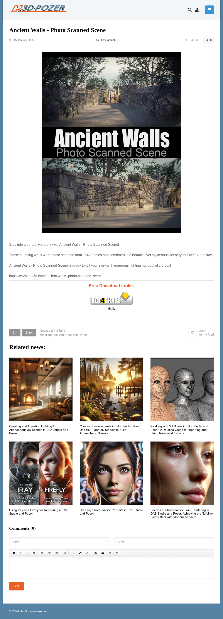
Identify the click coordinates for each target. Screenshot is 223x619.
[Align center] (49, 553)
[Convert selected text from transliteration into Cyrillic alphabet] (110, 553)
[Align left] (42, 553)
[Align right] (56, 553)
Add (206, 332)
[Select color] (87, 553)
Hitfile (111, 308)
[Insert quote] (102, 553)
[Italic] (20, 553)
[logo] (95, 9)
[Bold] (13, 553)
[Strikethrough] (34, 553)
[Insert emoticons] (65, 553)
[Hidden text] (95, 553)
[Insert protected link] (80, 553)
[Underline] (26, 553)
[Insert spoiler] (117, 553)
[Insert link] (73, 553)
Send (17, 586)
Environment (108, 40)
